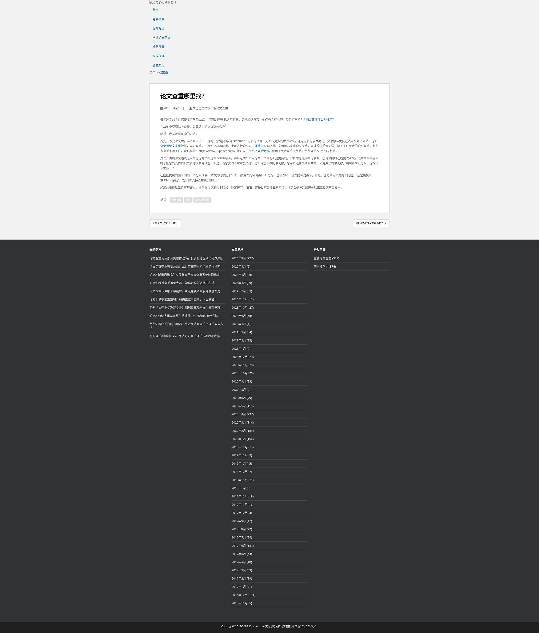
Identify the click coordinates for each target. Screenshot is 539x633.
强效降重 (158, 28)
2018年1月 (239, 488)
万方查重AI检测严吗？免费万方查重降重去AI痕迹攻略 (184, 336)
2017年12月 (240, 496)
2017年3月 (239, 570)
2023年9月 (239, 316)
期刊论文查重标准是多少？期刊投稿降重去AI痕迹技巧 (184, 307)
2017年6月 (239, 546)
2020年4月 (239, 414)
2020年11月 (240, 365)
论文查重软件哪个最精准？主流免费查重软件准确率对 (184, 291)
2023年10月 (240, 307)
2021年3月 (239, 332)
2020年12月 (240, 357)
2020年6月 (239, 398)
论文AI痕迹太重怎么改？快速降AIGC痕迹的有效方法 (183, 316)
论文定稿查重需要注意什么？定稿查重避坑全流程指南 (184, 266)
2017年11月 (240, 504)
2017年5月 (239, 554)
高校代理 (158, 56)
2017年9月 (239, 521)
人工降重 (254, 146)
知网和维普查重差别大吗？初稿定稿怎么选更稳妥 (181, 283)
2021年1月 (239, 348)
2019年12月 (240, 447)
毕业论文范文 (161, 38)
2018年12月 (240, 472)
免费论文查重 (172, 146)
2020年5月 (239, 406)
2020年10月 (240, 373)
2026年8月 (239, 258)
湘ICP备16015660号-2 (304, 626)
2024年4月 (239, 275)
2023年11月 (240, 299)
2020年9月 (239, 381)
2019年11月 (240, 455)
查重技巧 (158, 65)
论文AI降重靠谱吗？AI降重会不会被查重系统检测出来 (184, 275)
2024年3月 (239, 283)
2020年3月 (239, 422)
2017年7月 (239, 537)
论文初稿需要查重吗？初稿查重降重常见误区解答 (181, 299)
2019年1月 (239, 463)
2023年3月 (239, 324)
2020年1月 (239, 439)
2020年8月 (239, 390)
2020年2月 (239, 431)
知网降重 (158, 47)
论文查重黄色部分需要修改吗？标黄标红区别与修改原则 (186, 258)
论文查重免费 (260, 151)
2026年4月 (239, 266)
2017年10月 (240, 513)
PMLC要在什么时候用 (317, 119)
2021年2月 (239, 340)
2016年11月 (240, 603)
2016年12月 (240, 595)
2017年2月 (239, 578)
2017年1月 (239, 587)
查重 (187, 200)
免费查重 (158, 19)
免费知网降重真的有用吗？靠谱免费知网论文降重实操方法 (186, 326)
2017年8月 (239, 529)
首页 (156, 10)
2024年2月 (239, 291)
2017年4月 (239, 562)
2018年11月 (240, 480)
